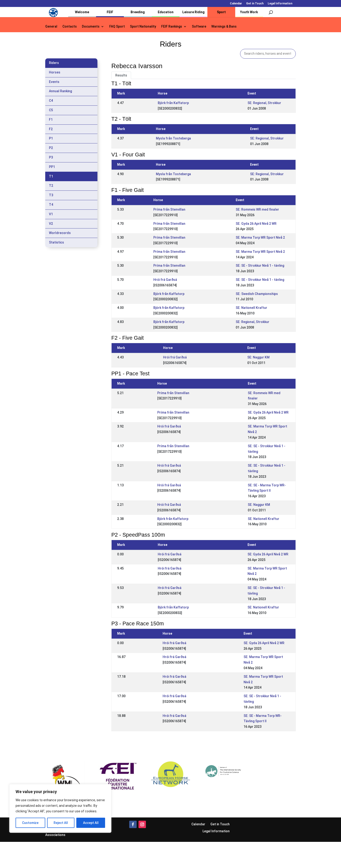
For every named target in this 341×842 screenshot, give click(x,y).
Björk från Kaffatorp (173, 103)
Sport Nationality (143, 26)
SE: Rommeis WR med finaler (257, 209)
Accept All (91, 823)
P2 (51, 148)
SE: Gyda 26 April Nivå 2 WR (256, 223)
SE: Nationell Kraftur (251, 308)
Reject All (61, 823)
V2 (51, 223)
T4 (51, 204)
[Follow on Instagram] (142, 824)
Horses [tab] (54, 72)
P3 (51, 157)
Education (166, 12)
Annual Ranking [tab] (60, 91)
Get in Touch (255, 3)
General (51, 26)
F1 (51, 119)
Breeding (138, 12)
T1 (51, 176)
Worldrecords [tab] (60, 233)
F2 (51, 129)
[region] (60, 808)
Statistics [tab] (56, 242)
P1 (51, 138)
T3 (51, 195)
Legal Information (280, 3)
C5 (51, 110)
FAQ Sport (117, 26)
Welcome (82, 12)
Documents (91, 26)
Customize (30, 823)
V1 (51, 214)
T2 (51, 185)
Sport (221, 12)
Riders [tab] (54, 63)
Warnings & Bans (224, 26)
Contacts (69, 26)
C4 (51, 100)
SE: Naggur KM (258, 357)
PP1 (52, 167)
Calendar (236, 3)
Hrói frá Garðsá (165, 280)
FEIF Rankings (171, 26)
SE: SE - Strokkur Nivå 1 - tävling (260, 265)
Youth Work (249, 12)
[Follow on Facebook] (133, 824)
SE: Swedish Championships (257, 294)
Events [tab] (54, 82)
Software (199, 26)
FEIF (110, 12)
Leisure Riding (193, 12)
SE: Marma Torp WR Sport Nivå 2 (260, 237)
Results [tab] (121, 75)
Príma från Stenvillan (169, 209)
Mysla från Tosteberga (173, 138)
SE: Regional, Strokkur (264, 103)
